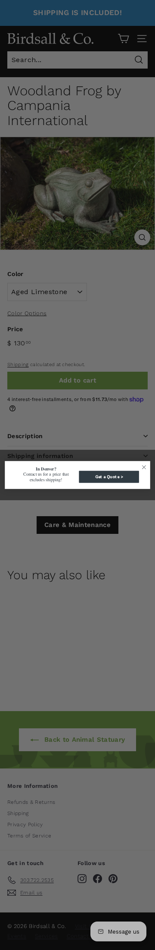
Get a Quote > (109, 476)
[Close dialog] (144, 467)
